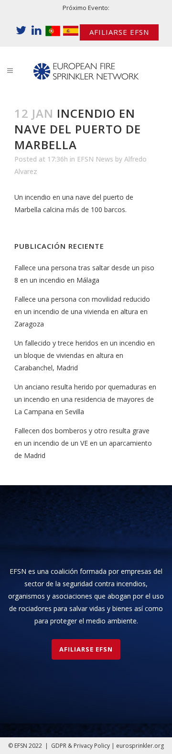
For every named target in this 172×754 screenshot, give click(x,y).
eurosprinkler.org (140, 746)
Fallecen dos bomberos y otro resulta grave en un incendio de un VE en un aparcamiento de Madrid (83, 443)
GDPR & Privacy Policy (80, 746)
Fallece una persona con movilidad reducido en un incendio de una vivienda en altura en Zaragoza (82, 311)
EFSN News (95, 158)
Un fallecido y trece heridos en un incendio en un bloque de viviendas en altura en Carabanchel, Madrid (84, 355)
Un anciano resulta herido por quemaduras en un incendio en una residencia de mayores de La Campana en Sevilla (85, 399)
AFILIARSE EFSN (119, 32)
